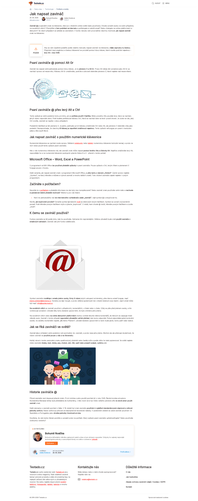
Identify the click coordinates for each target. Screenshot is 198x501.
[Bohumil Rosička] (38, 437)
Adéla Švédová (45, 453)
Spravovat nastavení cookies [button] (158, 497)
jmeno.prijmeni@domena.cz (40, 301)
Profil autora (50, 443)
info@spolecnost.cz (45, 303)
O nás (128, 472)
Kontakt (129, 487)
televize (57, 484)
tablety (50, 484)
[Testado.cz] (36, 3)
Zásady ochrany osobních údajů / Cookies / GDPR (145, 482)
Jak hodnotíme (132, 477)
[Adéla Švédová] (35, 452)
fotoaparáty (41, 484)
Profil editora (124, 452)
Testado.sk (60, 472)
